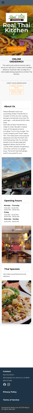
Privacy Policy (10, 392)
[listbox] (16, 302)
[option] (16, 305)
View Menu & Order (16, 49)
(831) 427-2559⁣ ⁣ (7, 380)
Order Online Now (17, 87)
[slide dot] (10, 317)
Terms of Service (11, 400)
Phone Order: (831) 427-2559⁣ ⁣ (16, 92)
